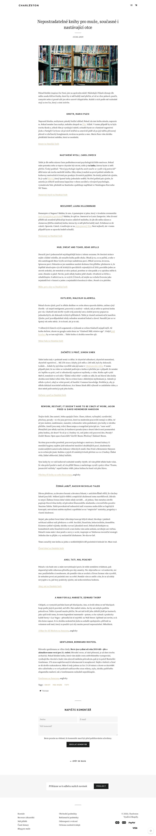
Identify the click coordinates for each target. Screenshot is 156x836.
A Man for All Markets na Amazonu (53, 631)
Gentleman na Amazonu (48, 678)
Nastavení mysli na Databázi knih (52, 195)
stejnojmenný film (83, 226)
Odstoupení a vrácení (68, 821)
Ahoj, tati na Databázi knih (50, 586)
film (84, 124)
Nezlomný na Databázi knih (50, 236)
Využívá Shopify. (131, 817)
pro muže (57, 685)
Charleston (133, 814)
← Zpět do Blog (78, 761)
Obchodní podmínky (68, 814)
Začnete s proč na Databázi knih (52, 395)
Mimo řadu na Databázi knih (50, 341)
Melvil (51, 178)
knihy (47, 685)
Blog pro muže (24, 829)
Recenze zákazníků (26, 817)
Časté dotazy (23, 825)
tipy (66, 685)
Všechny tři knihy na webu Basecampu (55, 475)
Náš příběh (22, 821)
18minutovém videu (94, 366)
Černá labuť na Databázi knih (51, 548)
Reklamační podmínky (69, 817)
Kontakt (21, 814)
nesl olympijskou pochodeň (50, 216)
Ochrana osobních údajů (69, 825)
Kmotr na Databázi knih (48, 144)
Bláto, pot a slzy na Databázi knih (52, 287)
